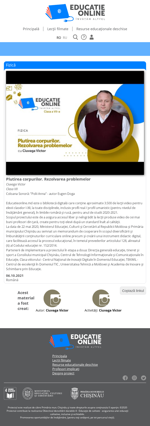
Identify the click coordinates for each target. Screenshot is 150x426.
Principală (31, 28)
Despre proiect (63, 373)
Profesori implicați (65, 369)
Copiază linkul (133, 291)
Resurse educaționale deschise (101, 28)
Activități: (91, 310)
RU (65, 37)
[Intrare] (92, 38)
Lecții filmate (57, 28)
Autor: (40, 310)
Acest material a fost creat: (26, 300)
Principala (59, 356)
